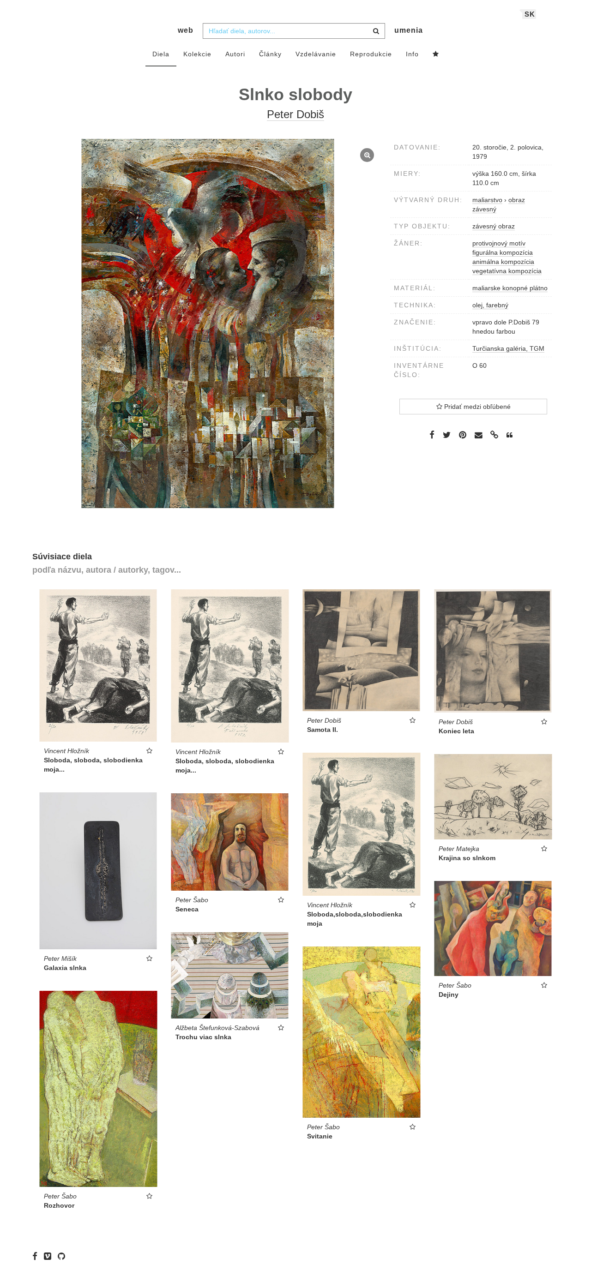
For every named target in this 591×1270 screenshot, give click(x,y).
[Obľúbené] (436, 54)
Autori (235, 54)
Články (270, 54)
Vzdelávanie (316, 54)
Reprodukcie (371, 54)
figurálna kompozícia (502, 252)
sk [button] (530, 14)
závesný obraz (493, 226)
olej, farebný (490, 305)
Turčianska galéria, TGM (508, 348)
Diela (160, 54)
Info (412, 54)
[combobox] (294, 31)
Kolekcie (197, 54)
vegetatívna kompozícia (507, 271)
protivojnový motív (498, 243)
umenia (408, 30)
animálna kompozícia (503, 261)
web (185, 30)
